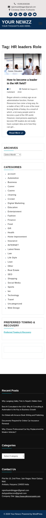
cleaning (12, 195)
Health (11, 232)
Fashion (12, 216)
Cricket (11, 199)
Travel (11, 299)
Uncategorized (15, 304)
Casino (11, 191)
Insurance (12, 241)
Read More (14, 133)
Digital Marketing (16, 203)
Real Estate (13, 270)
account (11, 174)
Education (18, 71)
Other (10, 266)
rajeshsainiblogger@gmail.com (23, 7)
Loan (10, 262)
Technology (13, 295)
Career (10, 71)
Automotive (13, 178)
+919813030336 (23, 4)
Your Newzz (17, 22)
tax (9, 291)
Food (10, 224)
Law (10, 253)
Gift (9, 228)
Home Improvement (17, 237)
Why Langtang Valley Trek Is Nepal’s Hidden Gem (22, 401)
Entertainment (14, 212)
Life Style (12, 258)
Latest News (14, 249)
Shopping (12, 279)
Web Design (14, 308)
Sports (11, 287)
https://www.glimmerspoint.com (27, 496)
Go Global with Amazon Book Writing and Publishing (23, 415)
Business (12, 182)
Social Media (14, 283)
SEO (10, 274)
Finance (12, 220)
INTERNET (13, 245)
